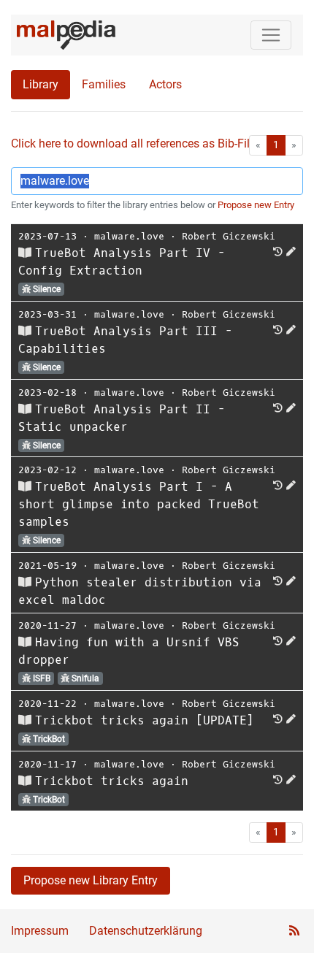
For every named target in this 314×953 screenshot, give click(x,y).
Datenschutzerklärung (145, 931)
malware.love (129, 236)
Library (40, 84)
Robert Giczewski (228, 236)
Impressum (40, 931)
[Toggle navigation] (270, 35)
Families (104, 84)
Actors (165, 84)
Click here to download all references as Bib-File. (135, 143)
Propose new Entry (256, 204)
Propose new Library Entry (90, 880)
